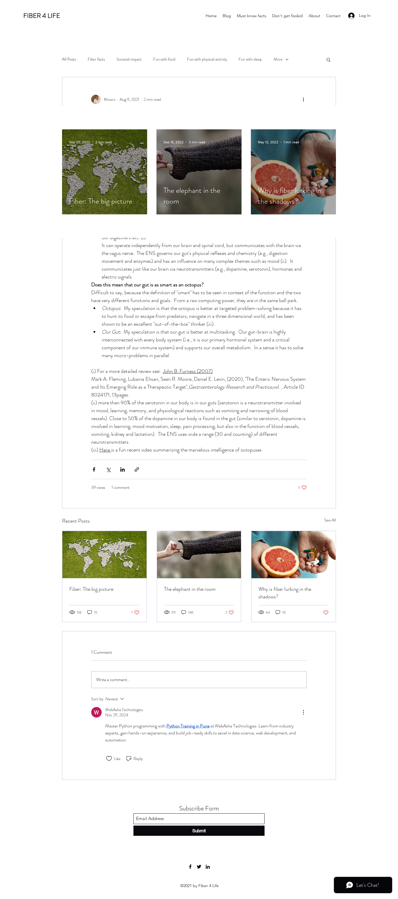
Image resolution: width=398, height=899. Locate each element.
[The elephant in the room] (199, 554)
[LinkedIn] (208, 867)
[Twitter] (199, 867)
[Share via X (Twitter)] (108, 469)
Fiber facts (96, 59)
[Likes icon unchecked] (109, 758)
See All (330, 520)
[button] (328, 59)
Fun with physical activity (207, 59)
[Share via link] (137, 469)
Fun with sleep (250, 59)
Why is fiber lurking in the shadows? (284, 592)
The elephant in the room (190, 589)
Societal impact (129, 59)
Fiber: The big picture (91, 589)
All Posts (69, 59)
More (278, 59)
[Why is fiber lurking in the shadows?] (293, 554)
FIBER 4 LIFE (41, 15)
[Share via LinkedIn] (122, 469)
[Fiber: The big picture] (104, 554)
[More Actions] (303, 712)
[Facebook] (190, 867)
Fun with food (164, 59)
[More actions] (303, 99)
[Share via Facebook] (94, 469)
